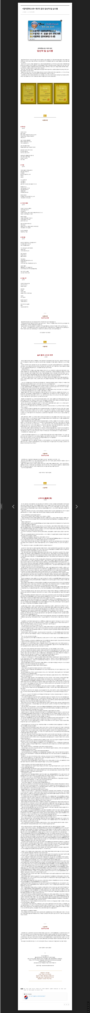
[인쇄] (88, 1011)
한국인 (27, 988)
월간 (24, 988)
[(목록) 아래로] (88, 1009)
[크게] (88, 1004)
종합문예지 (47, 988)
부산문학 (37, 988)
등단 (40, 988)
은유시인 (33, 988)
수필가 (62, 988)
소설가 (65, 988)
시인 (59, 988)
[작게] (88, 1006)
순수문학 (43, 988)
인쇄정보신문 (55, 988)
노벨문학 (51, 988)
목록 (1, 506)
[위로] (88, 1007)
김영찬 (30, 988)
